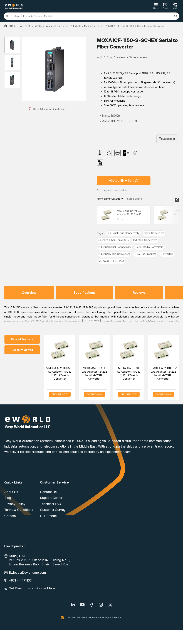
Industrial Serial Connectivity (114, 247)
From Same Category (110, 198)
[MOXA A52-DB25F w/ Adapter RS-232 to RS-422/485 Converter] (106, 215)
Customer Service (54, 482)
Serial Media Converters (149, 247)
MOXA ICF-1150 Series (111, 261)
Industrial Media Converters (88, 26)
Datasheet (168, 138)
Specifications (85, 292)
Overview (29, 292)
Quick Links (13, 482)
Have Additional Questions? (49, 109)
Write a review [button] (138, 57)
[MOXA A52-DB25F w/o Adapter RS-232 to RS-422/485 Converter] (163, 215)
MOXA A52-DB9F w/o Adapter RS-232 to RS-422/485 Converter (55, 373)
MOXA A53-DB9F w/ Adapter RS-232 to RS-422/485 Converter (159, 373)
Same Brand (134, 198)
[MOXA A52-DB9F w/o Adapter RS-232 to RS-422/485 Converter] (56, 350)
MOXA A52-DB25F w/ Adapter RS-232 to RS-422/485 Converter (129, 213)
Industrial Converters (57, 26)
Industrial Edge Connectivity (123, 233)
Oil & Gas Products (145, 254)
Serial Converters (154, 233)
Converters (167, 254)
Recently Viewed (22, 349)
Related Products (22, 339)
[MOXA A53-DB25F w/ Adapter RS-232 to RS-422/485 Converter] (90, 350)
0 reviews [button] (120, 57)
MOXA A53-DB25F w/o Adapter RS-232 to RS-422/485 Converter (124, 373)
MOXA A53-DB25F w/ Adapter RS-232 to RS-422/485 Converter (90, 373)
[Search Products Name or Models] (175, 16)
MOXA (38, 26)
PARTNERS (25, 26)
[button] (112, 190)
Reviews (139, 292)
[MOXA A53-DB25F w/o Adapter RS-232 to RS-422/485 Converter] (125, 350)
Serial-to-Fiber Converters (113, 240)
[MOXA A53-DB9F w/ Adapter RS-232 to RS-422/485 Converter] (159, 350)
